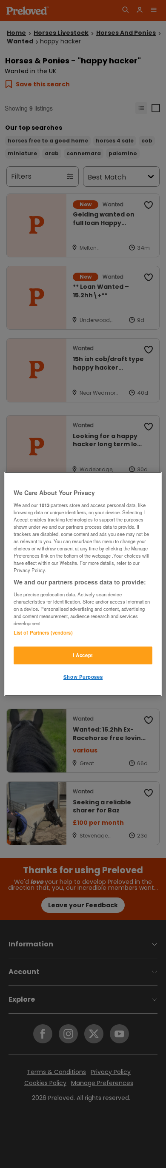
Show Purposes (83, 676)
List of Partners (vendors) (43, 632)
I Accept (83, 655)
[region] (83, 584)
